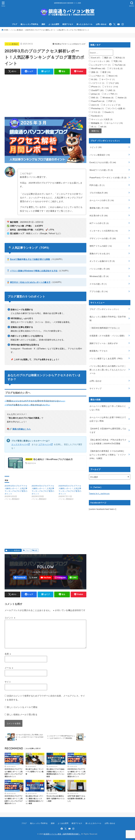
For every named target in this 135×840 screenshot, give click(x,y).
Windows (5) (108, 97)
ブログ (14, 24)
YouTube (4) (120, 64)
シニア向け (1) (97, 75)
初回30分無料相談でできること (105, 327)
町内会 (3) (120, 57)
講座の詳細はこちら (22, 428)
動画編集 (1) (96, 123)
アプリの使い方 (99, 291)
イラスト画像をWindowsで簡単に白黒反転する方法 (34, 270)
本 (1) (93, 126)
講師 (43, 24)
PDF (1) (112, 101)
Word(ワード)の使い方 (101, 170)
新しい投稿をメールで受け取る (22, 714)
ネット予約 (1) (110, 93)
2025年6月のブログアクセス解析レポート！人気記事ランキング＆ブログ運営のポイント (70, 489)
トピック (96, 147)
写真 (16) (117, 61)
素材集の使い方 (99, 207)
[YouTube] (118, 24)
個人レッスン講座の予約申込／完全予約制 (108, 318)
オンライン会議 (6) (116, 108)
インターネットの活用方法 (104, 230)
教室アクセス (67, 24)
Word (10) (113, 75)
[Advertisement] (53, 95)
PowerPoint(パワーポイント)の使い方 (108, 177)
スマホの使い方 (98, 283)
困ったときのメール (85, 24)
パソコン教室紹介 (16, 30)
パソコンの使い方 (100, 268)
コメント (10, 617)
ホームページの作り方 (102, 200)
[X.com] (114, 24)
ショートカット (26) (100, 61)
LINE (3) (111, 90)
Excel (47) (95, 57)
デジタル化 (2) (116, 68)
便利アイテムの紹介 (101, 245)
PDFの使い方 (97, 185)
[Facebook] (110, 24)
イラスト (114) (111, 86)
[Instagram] (122, 24)
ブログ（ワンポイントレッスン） (105, 309)
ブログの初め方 (99, 192)
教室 (36, 550)
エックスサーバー (19, 444)
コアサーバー (44, 444)
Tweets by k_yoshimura (99, 493)
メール (9, 667)
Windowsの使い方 (99, 276)
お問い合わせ (101, 24)
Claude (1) (109, 112)
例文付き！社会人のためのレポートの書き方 (30, 282)
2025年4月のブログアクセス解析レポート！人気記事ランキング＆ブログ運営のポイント (43, 489)
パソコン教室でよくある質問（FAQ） (107, 358)
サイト (8, 681)
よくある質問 (54, 24)
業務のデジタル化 (100, 253)
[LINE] (73, 577)
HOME (6, 30)
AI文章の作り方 (99, 215)
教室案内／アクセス (99, 350)
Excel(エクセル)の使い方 (103, 162)
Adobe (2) (122, 97)
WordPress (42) (98, 68)
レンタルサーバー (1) (100, 64)
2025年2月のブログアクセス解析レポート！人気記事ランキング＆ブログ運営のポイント (16, 489)
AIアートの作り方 (99, 223)
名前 (8, 653)
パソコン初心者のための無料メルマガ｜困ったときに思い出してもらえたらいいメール (108, 370)
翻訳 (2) (108, 57)
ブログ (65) (113, 83)
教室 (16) (106, 72)
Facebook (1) (97, 115)
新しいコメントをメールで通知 (22, 707)
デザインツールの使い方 (103, 238)
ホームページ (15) (114, 123)
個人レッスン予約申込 (29, 24)
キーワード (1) (108, 79)
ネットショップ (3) (111, 104)
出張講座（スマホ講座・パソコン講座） (108, 335)
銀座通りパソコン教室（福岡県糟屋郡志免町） (62, 834)
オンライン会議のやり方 (102, 261)
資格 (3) (94, 72)
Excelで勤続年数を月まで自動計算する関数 (30, 259)
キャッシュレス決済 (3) (101, 119)
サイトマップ (96, 388)
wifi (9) (103, 126)
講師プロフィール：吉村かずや (104, 343)
